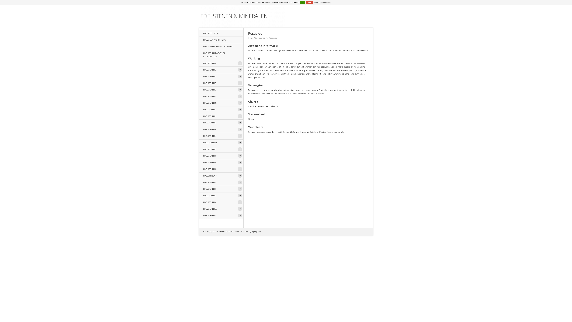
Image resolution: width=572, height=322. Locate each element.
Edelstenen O (210, 155)
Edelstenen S (209, 182)
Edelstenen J (209, 122)
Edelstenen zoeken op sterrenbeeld (214, 55)
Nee (309, 2)
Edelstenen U (209, 195)
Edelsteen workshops (214, 39)
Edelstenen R (210, 175)
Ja (302, 2)
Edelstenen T (209, 189)
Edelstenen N (209, 149)
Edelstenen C (209, 76)
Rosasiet (273, 38)
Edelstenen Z (209, 215)
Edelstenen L (209, 136)
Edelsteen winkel (211, 33)
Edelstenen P (209, 162)
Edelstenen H (209, 109)
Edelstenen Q (210, 169)
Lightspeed (256, 231)
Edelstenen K (209, 129)
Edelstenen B (209, 69)
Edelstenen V (209, 202)
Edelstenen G (210, 103)
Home (251, 38)
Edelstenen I (209, 116)
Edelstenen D (209, 83)
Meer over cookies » (322, 2)
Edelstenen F (209, 96)
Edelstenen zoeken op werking (218, 46)
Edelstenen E (209, 89)
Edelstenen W (210, 209)
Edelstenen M (210, 142)
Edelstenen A (209, 63)
